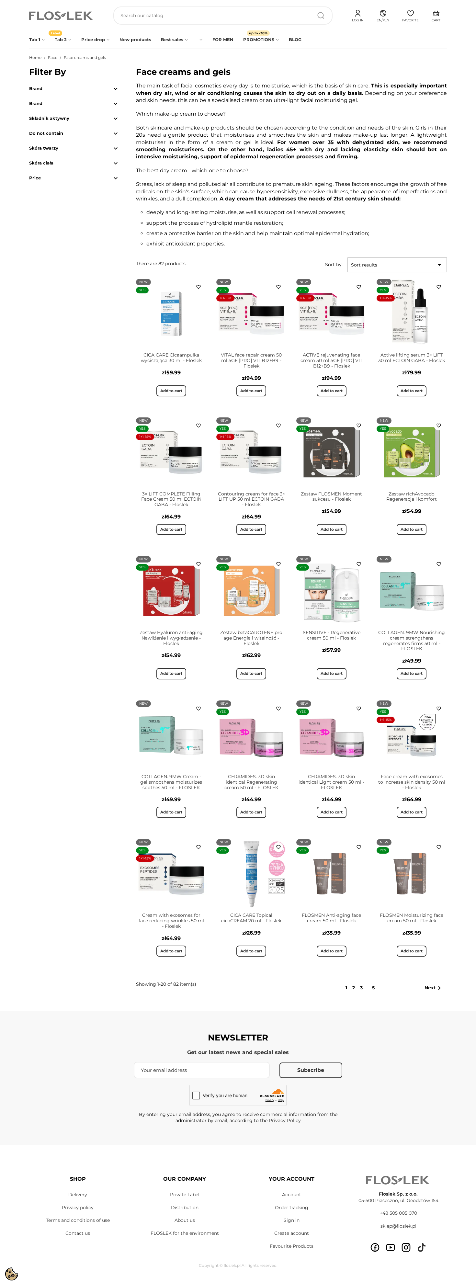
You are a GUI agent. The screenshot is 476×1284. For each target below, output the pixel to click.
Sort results (397, 265)
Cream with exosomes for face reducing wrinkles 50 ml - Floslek (171, 920)
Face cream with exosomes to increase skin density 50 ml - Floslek (411, 782)
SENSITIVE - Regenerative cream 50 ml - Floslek (331, 635)
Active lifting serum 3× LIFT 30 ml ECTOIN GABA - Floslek (411, 357)
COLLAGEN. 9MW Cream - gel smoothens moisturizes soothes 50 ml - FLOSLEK (171, 782)
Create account (291, 1233)
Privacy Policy (285, 1120)
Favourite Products (291, 1246)
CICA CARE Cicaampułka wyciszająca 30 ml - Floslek (171, 357)
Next (434, 988)
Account (291, 1195)
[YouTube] (390, 1247)
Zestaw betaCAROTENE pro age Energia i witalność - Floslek (251, 638)
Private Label (184, 1195)
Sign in (292, 1220)
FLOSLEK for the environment (185, 1233)
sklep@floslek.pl (398, 1226)
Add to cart (171, 390)
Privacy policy (78, 1207)
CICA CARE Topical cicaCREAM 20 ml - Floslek (251, 918)
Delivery (77, 1195)
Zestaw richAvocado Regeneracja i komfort (411, 496)
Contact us (77, 1233)
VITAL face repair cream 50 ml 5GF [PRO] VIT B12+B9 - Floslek (251, 360)
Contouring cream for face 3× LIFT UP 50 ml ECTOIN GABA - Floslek (251, 499)
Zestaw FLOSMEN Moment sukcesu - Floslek (331, 496)
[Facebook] (375, 1247)
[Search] (320, 15)
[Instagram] (406, 1247)
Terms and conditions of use (78, 1220)
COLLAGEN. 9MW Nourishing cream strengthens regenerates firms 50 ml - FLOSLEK (411, 641)
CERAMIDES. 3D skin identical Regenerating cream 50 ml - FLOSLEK (251, 782)
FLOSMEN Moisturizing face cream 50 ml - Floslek (411, 918)
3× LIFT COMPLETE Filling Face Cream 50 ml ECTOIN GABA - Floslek (171, 499)
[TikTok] (421, 1247)
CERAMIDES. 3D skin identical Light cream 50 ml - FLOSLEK (331, 782)
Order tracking (291, 1207)
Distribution (184, 1207)
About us (185, 1220)
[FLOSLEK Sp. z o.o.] (61, 15)
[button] (383, 15)
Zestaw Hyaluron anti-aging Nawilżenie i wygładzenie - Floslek (171, 638)
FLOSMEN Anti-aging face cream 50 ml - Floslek (331, 918)
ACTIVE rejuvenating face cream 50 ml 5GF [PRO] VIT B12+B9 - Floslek (331, 360)
